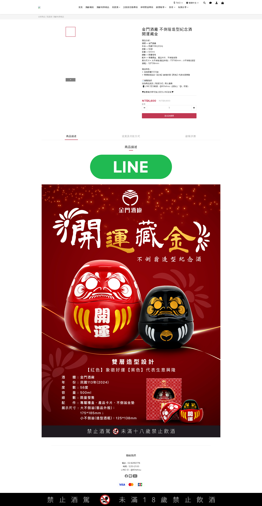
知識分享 (182, 7)
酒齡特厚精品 (103, 7)
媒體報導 (160, 7)
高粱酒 (115, 7)
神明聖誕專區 (147, 7)
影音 (171, 7)
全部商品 (41, 17)
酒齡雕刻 (89, 7)
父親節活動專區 (130, 7)
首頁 (80, 7)
